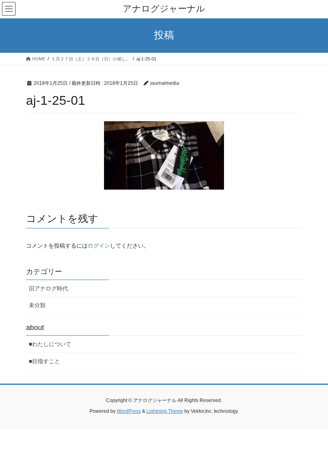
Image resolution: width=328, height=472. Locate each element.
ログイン (99, 245)
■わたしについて (50, 344)
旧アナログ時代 (48, 288)
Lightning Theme (164, 411)
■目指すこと (44, 361)
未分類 (37, 305)
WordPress (129, 411)
